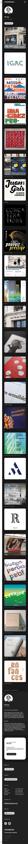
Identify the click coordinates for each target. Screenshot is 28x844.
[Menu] (25, 2)
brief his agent (11, 754)
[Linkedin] (9, 823)
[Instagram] (5, 823)
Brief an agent (9, 769)
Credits (5, 840)
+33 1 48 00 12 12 (19, 788)
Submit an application (11, 779)
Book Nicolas (9, 23)
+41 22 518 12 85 (19, 791)
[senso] (1, 2)
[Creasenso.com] (9, 2)
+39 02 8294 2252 (19, 794)
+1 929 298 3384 (19, 790)
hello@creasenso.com (11, 803)
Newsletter (10, 813)
